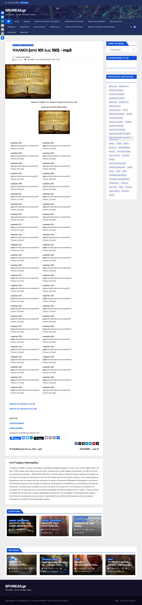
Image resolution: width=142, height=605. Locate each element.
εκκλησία (129, 187)
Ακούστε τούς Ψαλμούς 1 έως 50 (22, 404)
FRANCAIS (11, 32)
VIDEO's (77, 559)
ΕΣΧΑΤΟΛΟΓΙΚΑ (39, 27)
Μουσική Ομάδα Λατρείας (117, 163)
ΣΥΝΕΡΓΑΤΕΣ (55, 27)
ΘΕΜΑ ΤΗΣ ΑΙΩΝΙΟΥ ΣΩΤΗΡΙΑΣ (119, 134)
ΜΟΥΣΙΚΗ (125, 155)
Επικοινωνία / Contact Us (128, 600)
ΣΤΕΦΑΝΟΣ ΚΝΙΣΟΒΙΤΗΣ (117, 175)
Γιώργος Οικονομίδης (23, 57)
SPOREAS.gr (15, 10)
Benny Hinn (113, 86)
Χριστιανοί (124, 183)
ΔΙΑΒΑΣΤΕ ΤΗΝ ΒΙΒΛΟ (80, 520)
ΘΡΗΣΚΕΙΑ (11, 27)
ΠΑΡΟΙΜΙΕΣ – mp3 (88, 449)
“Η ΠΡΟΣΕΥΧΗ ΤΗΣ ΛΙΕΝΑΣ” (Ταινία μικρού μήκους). (120, 565)
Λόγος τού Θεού (114, 155)
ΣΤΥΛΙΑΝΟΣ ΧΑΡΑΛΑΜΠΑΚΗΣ (119, 179)
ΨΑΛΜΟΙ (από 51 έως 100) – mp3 (26, 449)
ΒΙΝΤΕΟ (129, 114)
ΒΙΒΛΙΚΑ (27, 21)
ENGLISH (24, 32)
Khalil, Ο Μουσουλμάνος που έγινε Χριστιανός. (86, 565)
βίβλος (121, 187)
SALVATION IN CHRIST (117, 98)
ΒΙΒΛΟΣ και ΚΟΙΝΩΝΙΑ (96, 21)
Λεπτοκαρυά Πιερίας (123, 151)
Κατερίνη (112, 151)
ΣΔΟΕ (124, 171)
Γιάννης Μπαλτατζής (116, 118)
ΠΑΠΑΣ (129, 167)
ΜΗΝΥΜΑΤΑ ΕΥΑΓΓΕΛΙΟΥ (74, 21)
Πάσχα (111, 171)
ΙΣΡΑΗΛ (126, 143)
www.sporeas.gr (114, 106)
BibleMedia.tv (123, 86)
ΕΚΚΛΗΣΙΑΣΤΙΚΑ (116, 21)
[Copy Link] (2, 34)
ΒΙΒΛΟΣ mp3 (16, 45)
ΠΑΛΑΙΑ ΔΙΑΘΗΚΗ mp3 (27, 45)
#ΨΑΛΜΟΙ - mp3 (33, 59)
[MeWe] (2, 21)
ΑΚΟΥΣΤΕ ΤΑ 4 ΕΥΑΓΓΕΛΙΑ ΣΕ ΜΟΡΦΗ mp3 (49, 526)
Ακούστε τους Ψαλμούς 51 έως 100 (23, 409)
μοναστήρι (125, 191)
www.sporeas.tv (114, 110)
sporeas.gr (113, 102)
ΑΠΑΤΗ (125, 110)
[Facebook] (2, 13)
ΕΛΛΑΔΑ (128, 122)
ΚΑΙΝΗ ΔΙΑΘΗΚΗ (124, 147)
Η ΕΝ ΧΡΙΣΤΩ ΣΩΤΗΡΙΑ (117, 130)
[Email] (2, 25)
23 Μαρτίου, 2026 (17, 568)
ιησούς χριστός (114, 191)
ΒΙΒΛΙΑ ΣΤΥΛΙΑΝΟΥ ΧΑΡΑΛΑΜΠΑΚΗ (101, 27)
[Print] (2, 29)
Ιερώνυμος (112, 147)
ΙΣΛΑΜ (119, 143)
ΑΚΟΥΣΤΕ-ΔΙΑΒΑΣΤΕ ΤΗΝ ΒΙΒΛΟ (47, 21)
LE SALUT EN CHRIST (116, 94)
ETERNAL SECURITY (116, 90)
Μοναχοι (112, 159)
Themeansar (64, 600)
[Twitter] (2, 17)
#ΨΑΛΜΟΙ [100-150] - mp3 (49, 59)
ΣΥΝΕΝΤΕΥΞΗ (114, 183)
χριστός (111, 195)
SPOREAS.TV (123, 102)
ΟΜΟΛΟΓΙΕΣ (24, 27)
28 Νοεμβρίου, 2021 (51, 568)
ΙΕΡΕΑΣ (111, 143)
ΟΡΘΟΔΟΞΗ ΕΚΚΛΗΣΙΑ (117, 167)
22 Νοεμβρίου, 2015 (84, 568)
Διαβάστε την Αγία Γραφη (84, 524)
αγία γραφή (113, 187)
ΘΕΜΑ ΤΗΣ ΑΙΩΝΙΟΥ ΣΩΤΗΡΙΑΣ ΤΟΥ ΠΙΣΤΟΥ (119, 138)
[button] (131, 27)
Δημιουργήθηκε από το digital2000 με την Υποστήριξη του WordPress (26, 600)
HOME (16, 21)
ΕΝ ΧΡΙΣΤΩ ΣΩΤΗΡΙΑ (116, 126)
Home (117, 600)
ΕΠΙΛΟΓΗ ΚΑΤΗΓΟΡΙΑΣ (74, 27)
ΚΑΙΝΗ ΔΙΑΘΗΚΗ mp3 (23, 520)
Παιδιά (118, 171)
